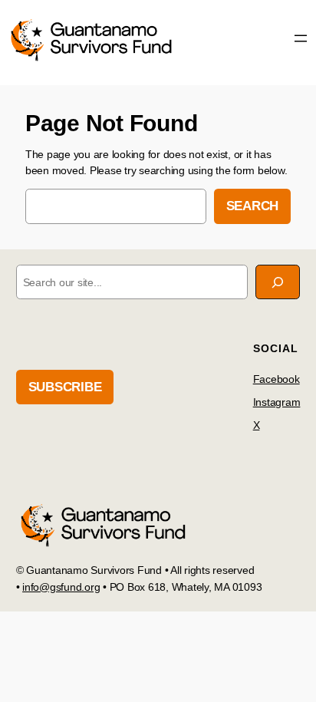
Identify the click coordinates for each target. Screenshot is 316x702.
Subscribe (65, 387)
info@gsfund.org (61, 587)
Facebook (276, 379)
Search (252, 206)
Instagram (277, 402)
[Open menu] (300, 38)
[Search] (277, 282)
